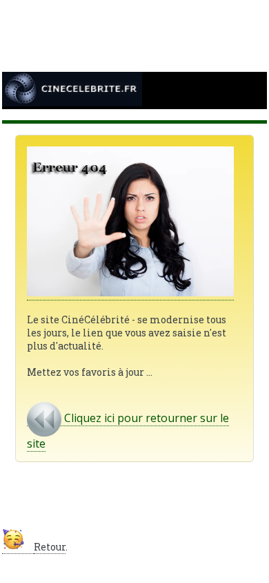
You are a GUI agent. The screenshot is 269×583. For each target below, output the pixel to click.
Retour (50, 546)
